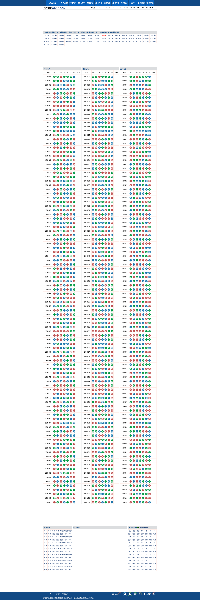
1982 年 (89, 35)
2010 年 (61, 41)
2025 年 (54, 44)
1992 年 (46, 38)
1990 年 (145, 35)
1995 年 (68, 38)
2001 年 (110, 38)
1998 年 (89, 38)
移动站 (58, 594)
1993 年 (54, 38)
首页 (54, 8)
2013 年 (82, 41)
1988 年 (131, 35)
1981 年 (82, 35)
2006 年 (145, 38)
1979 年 (68, 35)
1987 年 (124, 35)
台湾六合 (115, 3)
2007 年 (153, 38)
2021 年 (138, 41)
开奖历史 (64, 3)
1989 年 (138, 35)
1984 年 (103, 35)
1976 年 (46, 35)
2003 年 (124, 38)
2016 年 (103, 41)
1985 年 (110, 35)
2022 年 (145, 41)
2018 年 (117, 41)
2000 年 (103, 38)
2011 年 (68, 41)
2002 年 (117, 38)
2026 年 (61, 44)
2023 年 (153, 41)
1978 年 (61, 35)
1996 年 (75, 38)
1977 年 (54, 35)
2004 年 (131, 38)
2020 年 (131, 41)
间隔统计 (124, 3)
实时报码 (72, 3)
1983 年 (96, 35)
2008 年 (46, 41)
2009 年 (54, 41)
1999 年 (96, 38)
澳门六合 (98, 3)
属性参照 (90, 3)
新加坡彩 (107, 3)
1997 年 (82, 38)
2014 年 (89, 41)
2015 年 (96, 41)
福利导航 (150, 3)
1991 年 (153, 35)
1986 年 (117, 35)
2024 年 (46, 44)
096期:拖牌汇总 (144, 527)
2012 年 (75, 41)
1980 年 (75, 35)
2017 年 (110, 41)
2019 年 (124, 41)
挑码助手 (81, 3)
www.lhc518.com (49, 594)
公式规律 (141, 3)
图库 (133, 3)
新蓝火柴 (52, 3)
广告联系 (65, 594)
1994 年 (61, 38)
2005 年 (138, 38)
